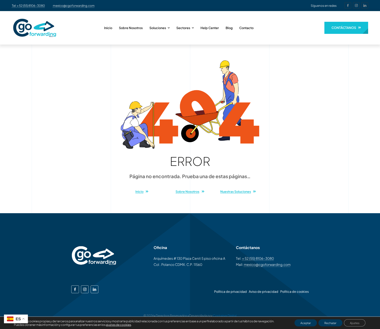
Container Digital (225, 315)
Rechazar (330, 323)
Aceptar (305, 323)
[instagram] (356, 5)
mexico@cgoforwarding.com (74, 5)
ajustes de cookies (118, 324)
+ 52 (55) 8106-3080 (258, 258)
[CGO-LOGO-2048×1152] (34, 16)
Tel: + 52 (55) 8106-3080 (28, 5)
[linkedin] (365, 5)
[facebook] (348, 5)
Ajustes (354, 323)
